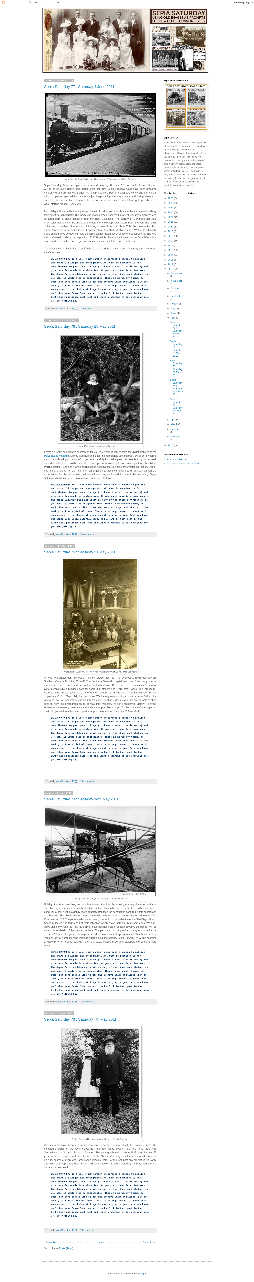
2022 (171, 217)
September (177, 296)
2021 (171, 221)
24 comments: (87, 781)
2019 (171, 231)
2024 (171, 207)
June (174, 313)
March (174, 424)
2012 (171, 264)
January (175, 436)
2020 (171, 226)
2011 (171, 269)
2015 (171, 250)
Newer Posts (52, 1242)
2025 (171, 202)
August (175, 303)
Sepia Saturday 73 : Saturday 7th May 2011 (80, 1019)
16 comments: (87, 534)
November (176, 280)
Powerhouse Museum (56, 455)
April (173, 419)
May (173, 317)
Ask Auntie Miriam (177, 459)
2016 (171, 245)
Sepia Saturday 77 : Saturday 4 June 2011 (79, 86)
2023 (171, 212)
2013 (171, 259)
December (176, 273)
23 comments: (87, 308)
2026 (171, 198)
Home (100, 1242)
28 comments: (87, 1002)
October (175, 288)
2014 (171, 254)
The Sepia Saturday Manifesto (183, 463)
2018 (171, 236)
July (173, 308)
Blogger (142, 1273)
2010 (171, 445)
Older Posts (149, 1242)
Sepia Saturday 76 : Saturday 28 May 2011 (79, 326)
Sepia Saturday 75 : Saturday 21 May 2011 (79, 552)
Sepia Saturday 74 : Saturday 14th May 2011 (81, 799)
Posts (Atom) (66, 1248)
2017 (171, 240)
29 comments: (87, 1230)
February (176, 429)
